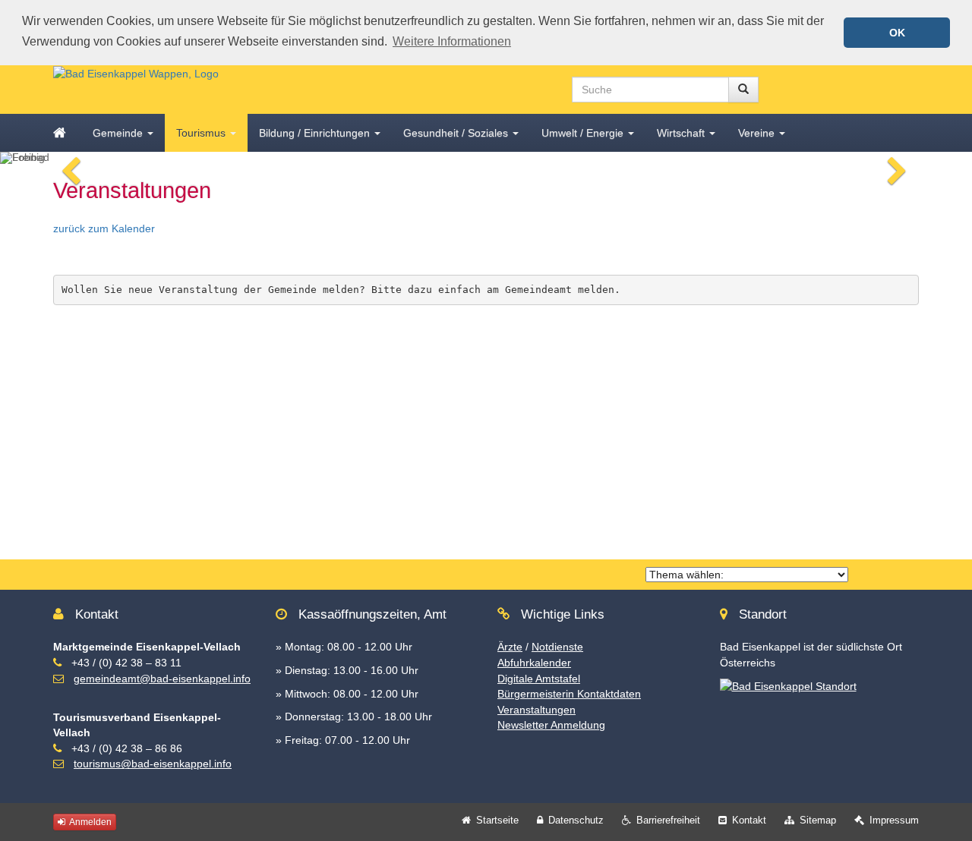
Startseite (497, 820)
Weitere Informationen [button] (452, 41)
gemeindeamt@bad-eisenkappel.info (162, 678)
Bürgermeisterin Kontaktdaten (569, 694)
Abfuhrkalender (534, 663)
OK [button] (897, 33)
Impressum (894, 820)
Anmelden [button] (90, 822)
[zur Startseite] (136, 73)
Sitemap (818, 820)
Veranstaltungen (536, 710)
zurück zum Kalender (104, 228)
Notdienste (557, 647)
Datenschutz (576, 820)
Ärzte (509, 647)
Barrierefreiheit (668, 820)
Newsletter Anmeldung (551, 725)
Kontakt (749, 820)
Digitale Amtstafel (538, 678)
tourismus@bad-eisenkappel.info (153, 764)
